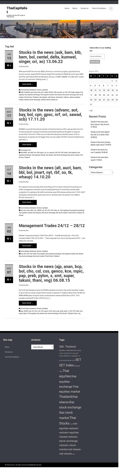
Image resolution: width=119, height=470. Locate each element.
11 (95, 90)
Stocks (39, 90)
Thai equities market (47, 95)
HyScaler (38, 465)
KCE (50, 311)
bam (35, 92)
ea (67, 353)
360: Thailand (25, 92)
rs (71, 360)
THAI (60, 371)
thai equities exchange (32, 95)
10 (91, 90)
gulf (77, 353)
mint (70, 356)
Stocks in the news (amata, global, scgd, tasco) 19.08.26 (101, 143)
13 (104, 90)
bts (25, 254)
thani (75, 313)
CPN (38, 152)
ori (63, 92)
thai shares (58, 95)
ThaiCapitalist (17, 10)
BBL (32, 210)
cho (36, 311)
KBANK (66, 356)
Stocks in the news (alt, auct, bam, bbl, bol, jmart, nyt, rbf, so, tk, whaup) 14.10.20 (50, 172)
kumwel (59, 92)
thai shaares (37, 213)
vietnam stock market (48, 99)
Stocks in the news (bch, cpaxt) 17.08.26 (99, 158)
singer (77, 92)
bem (38, 92)
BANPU (72, 350)
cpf (65, 353)
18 (95, 95)
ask (32, 92)
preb (61, 311)
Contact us (84, 8)
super (21, 313)
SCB (56, 152)
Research (33, 90)
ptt (67, 360)
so (59, 210)
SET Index (71, 92)
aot (29, 152)
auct (24, 210)
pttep (69, 360)
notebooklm (75, 356)
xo (57, 99)
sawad (51, 152)
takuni (25, 313)
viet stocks (59, 97)
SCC (74, 360)
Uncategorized (26, 150)
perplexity (62, 360)
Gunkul (61, 356)
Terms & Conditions (99, 8)
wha (73, 454)
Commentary (25, 90)
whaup (21, 215)
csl (39, 311)
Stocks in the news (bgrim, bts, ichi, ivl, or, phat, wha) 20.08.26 (100, 134)
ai (65, 350)
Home (67, 8)
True (71, 424)
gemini (70, 353)
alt (22, 210)
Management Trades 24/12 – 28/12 (52, 225)
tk (83, 213)
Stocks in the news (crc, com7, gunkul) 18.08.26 (99, 151)
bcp (30, 311)
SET (66, 92)
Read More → (27, 84)
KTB (54, 92)
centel (46, 92)
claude (61, 353)
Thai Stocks (28, 97)
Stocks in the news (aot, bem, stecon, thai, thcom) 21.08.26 (100, 124)
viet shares (51, 97)
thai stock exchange (69, 95)
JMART (39, 210)
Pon (27, 66)
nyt (43, 210)
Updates (45, 90)
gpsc (42, 152)
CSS (42, 311)
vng (79, 313)
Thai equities (72, 152)
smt (81, 311)
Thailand (35, 97)
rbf (46, 210)
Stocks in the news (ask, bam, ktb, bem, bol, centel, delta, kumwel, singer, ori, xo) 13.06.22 (50, 57)
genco (46, 311)
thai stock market (73, 155)
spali (78, 366)
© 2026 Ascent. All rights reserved (16, 465)
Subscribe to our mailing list (100, 49)
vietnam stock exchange (32, 99)
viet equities (43, 97)
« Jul (90, 110)
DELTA (51, 92)
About (75, 8)
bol (42, 92)
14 (108, 90)
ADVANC (24, 152)
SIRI (75, 366)
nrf (45, 152)
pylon (65, 311)
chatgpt (78, 350)
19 (100, 95)
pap (58, 311)
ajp (22, 311)
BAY (32, 152)
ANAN (26, 311)
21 (108, 95)
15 (112, 90)
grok (74, 353)
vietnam (66, 97)
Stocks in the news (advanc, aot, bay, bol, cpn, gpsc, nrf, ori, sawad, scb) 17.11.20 (50, 115)
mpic (54, 311)
